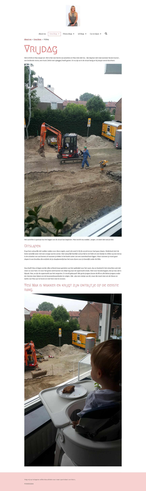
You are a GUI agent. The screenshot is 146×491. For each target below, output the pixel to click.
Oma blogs (37, 39)
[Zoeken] (106, 33)
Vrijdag (46, 39)
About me (27, 39)
